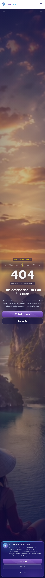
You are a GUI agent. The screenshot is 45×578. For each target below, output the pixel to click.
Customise (22, 572)
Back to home (24, 314)
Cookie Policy (22, 556)
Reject (22, 567)
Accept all (22, 561)
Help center (22, 321)
